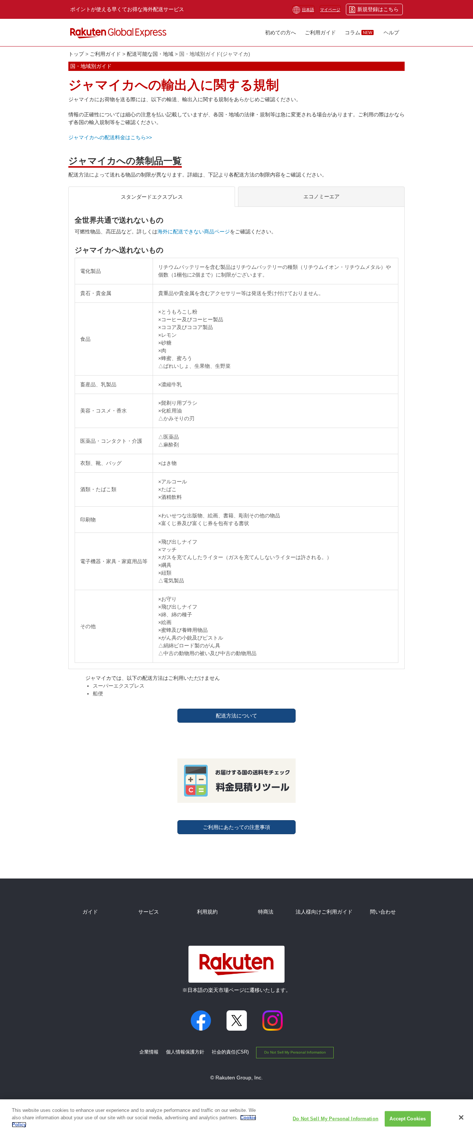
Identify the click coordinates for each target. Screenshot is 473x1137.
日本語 (308, 9)
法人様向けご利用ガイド (324, 912)
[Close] (461, 1117)
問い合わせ (383, 912)
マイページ (330, 9)
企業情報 (149, 1052)
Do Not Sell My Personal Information (295, 1052)
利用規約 (207, 912)
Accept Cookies (407, 1118)
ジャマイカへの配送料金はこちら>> (110, 137)
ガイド (90, 912)
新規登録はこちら (378, 9)
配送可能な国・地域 (150, 54)
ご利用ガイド (105, 54)
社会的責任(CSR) (230, 1052)
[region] (236, 1118)
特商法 (265, 912)
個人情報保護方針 (185, 1052)
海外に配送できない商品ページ (193, 231)
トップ (76, 54)
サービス (148, 912)
